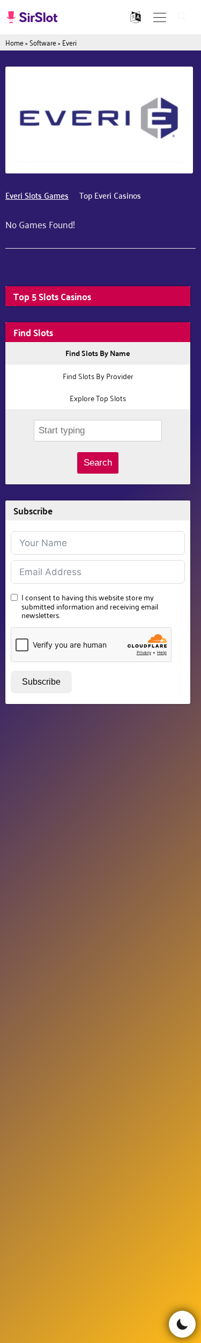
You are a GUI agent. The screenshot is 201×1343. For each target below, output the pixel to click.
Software (42, 42)
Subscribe (41, 681)
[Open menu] (159, 17)
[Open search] (182, 17)
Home (14, 42)
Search (98, 463)
